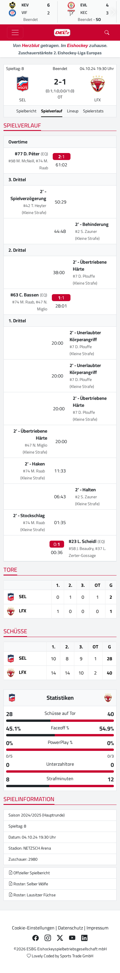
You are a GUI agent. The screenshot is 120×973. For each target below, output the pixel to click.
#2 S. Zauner (86, 231)
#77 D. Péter (27, 153)
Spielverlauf (51, 111)
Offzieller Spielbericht (31, 873)
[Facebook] (35, 938)
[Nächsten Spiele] (113, 12)
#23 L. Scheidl (82, 541)
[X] (60, 938)
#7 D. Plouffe (84, 276)
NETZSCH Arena (37, 848)
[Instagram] (47, 938)
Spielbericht (26, 111)
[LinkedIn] (84, 938)
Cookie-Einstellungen (33, 927)
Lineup (72, 111)
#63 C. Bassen (24, 294)
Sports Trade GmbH (76, 956)
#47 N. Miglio (36, 445)
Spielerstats (93, 111)
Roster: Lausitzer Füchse (34, 895)
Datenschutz (70, 927)
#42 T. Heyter (34, 205)
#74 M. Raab (34, 471)
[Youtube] (72, 938)
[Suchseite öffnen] (107, 32)
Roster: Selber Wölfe (30, 884)
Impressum (97, 927)
